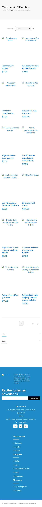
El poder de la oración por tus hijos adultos (10, 250)
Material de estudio (22, 469)
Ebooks (17, 451)
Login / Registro (21, 487)
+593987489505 (22, 422)
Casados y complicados (7, 112)
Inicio (5, 10)
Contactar (18, 443)
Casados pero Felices (8, 67)
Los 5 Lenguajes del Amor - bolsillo (10, 204)
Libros (17, 465)
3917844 (22, 413)
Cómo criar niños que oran (10, 296)
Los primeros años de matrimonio (30, 67)
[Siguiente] (38, 323)
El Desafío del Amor (28, 204)
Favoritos (18, 490)
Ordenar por (10, 28)
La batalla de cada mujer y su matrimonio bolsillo (30, 297)
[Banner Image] (21, 355)
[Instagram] (26, 426)
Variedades (19, 476)
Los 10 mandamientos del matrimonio (28, 158)
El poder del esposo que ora (9, 156)
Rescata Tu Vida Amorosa (29, 112)
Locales (17, 447)
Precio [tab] (4, 334)
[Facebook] (20, 426)
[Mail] (15, 426)
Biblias (17, 461)
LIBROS (12, 10)
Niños (17, 472)
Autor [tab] (4, 341)
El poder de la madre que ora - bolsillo (30, 250)
